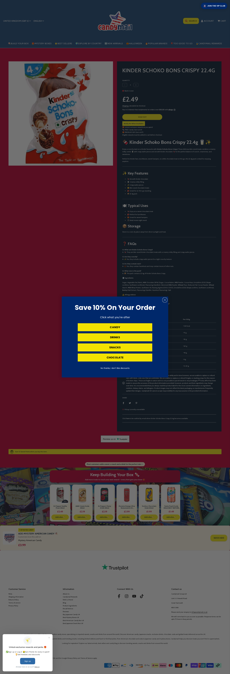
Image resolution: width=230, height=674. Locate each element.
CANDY (115, 327)
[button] (214, 6)
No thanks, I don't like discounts (115, 368)
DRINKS (115, 337)
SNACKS (115, 347)
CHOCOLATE (115, 357)
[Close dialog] (165, 300)
